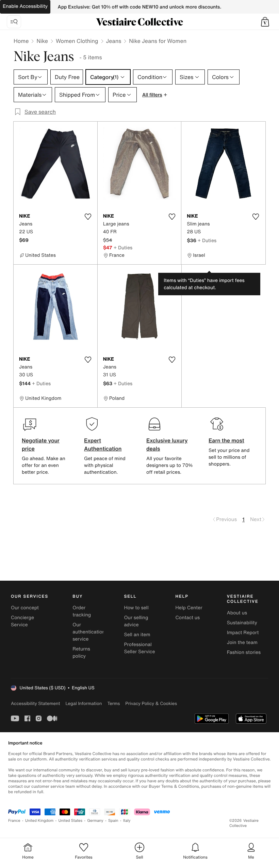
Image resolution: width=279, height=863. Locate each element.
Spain (113, 820)
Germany (95, 820)
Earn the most (226, 440)
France (14, 820)
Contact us (188, 617)
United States (71, 820)
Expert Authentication (103, 444)
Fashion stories (244, 652)
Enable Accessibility (25, 6)
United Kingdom (39, 820)
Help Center (189, 607)
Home (21, 41)
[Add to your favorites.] (88, 217)
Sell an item (137, 634)
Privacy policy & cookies (151, 703)
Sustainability (242, 622)
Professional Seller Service (139, 648)
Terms (113, 703)
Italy (127, 820)
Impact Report (243, 632)
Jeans (113, 41)
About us (237, 612)
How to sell (136, 607)
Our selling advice (136, 621)
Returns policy (81, 652)
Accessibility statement (35, 703)
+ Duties (123, 247)
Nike (42, 41)
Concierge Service (22, 621)
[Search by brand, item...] (14, 21)
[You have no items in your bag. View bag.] (265, 22)
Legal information (83, 703)
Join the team (242, 642)
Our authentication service (88, 632)
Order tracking (81, 611)
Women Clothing (77, 41)
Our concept (25, 607)
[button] (265, 22)
